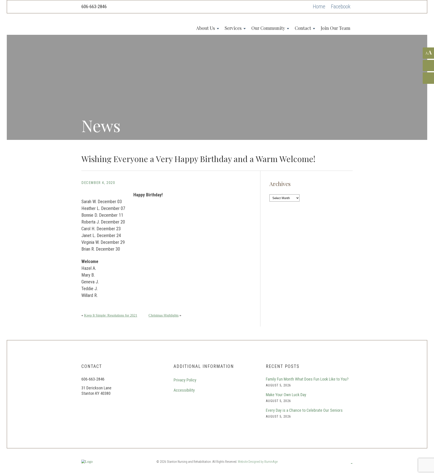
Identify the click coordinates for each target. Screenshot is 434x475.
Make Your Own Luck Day (286, 394)
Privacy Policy (185, 380)
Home (319, 6)
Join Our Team (335, 28)
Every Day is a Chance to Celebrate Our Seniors (304, 410)
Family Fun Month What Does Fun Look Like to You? (307, 379)
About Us (205, 28)
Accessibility (184, 390)
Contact (303, 28)
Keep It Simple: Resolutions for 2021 (110, 315)
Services (233, 28)
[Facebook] (340, 6)
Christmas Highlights (164, 315)
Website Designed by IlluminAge (258, 461)
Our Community (268, 28)
